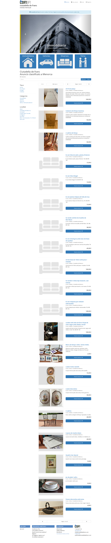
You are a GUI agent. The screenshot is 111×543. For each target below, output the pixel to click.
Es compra (22, 89)
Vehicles (22, 99)
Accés (82, 2)
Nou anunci (75, 2)
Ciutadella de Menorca (25, 110)
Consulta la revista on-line (63, 533)
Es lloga (22, 90)
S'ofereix (22, 91)
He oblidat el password (37, 537)
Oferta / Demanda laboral (26, 102)
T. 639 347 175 (78, 529)
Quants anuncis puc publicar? (39, 532)
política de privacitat (66, 12)
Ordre (42, 84)
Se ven (21, 87)
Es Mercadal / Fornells (25, 113)
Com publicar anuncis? (37, 530)
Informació (59, 529)
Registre (89, 2)
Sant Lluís (22, 119)
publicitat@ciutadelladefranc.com (83, 535)
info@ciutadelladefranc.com (81, 532)
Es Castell (22, 112)
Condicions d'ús (36, 529)
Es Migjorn (22, 115)
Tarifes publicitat (61, 530)
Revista (67, 2)
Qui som (22, 529)
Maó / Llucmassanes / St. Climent (28, 118)
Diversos (22, 101)
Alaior (21, 109)
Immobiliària (55, 45)
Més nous (55, 84)
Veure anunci (78, 103)
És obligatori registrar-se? (38, 535)
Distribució (59, 532)
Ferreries (22, 116)
